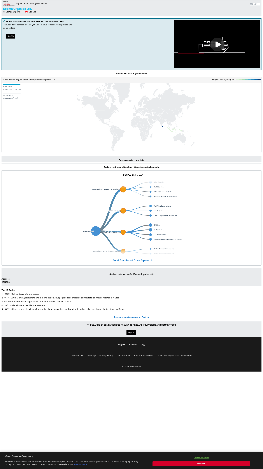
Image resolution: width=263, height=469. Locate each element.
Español (133, 345)
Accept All (201, 463)
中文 (143, 345)
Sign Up (11, 36)
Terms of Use (77, 355)
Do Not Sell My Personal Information (174, 355)
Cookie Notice (123, 355)
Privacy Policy (106, 355)
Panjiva (9, 3)
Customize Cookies (143, 355)
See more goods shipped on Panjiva (131, 317)
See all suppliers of (133, 260)
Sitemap (91, 355)
